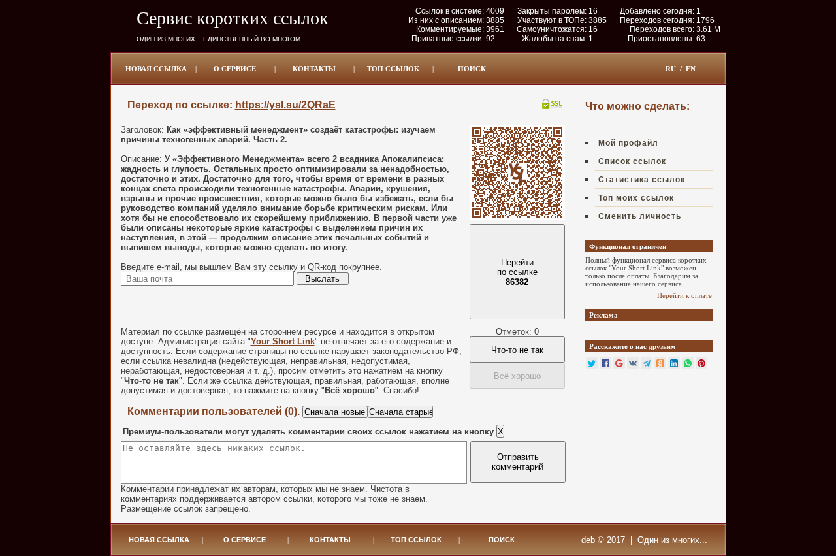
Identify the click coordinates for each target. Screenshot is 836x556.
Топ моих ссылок (636, 198)
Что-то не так (517, 350)
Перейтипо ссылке (517, 272)
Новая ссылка (156, 69)
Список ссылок (632, 161)
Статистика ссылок (641, 179)
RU (671, 69)
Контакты (314, 69)
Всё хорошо (517, 376)
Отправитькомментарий (517, 462)
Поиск (472, 69)
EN (691, 69)
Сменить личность (639, 216)
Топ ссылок (393, 69)
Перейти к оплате (684, 295)
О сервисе (235, 69)
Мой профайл (628, 143)
